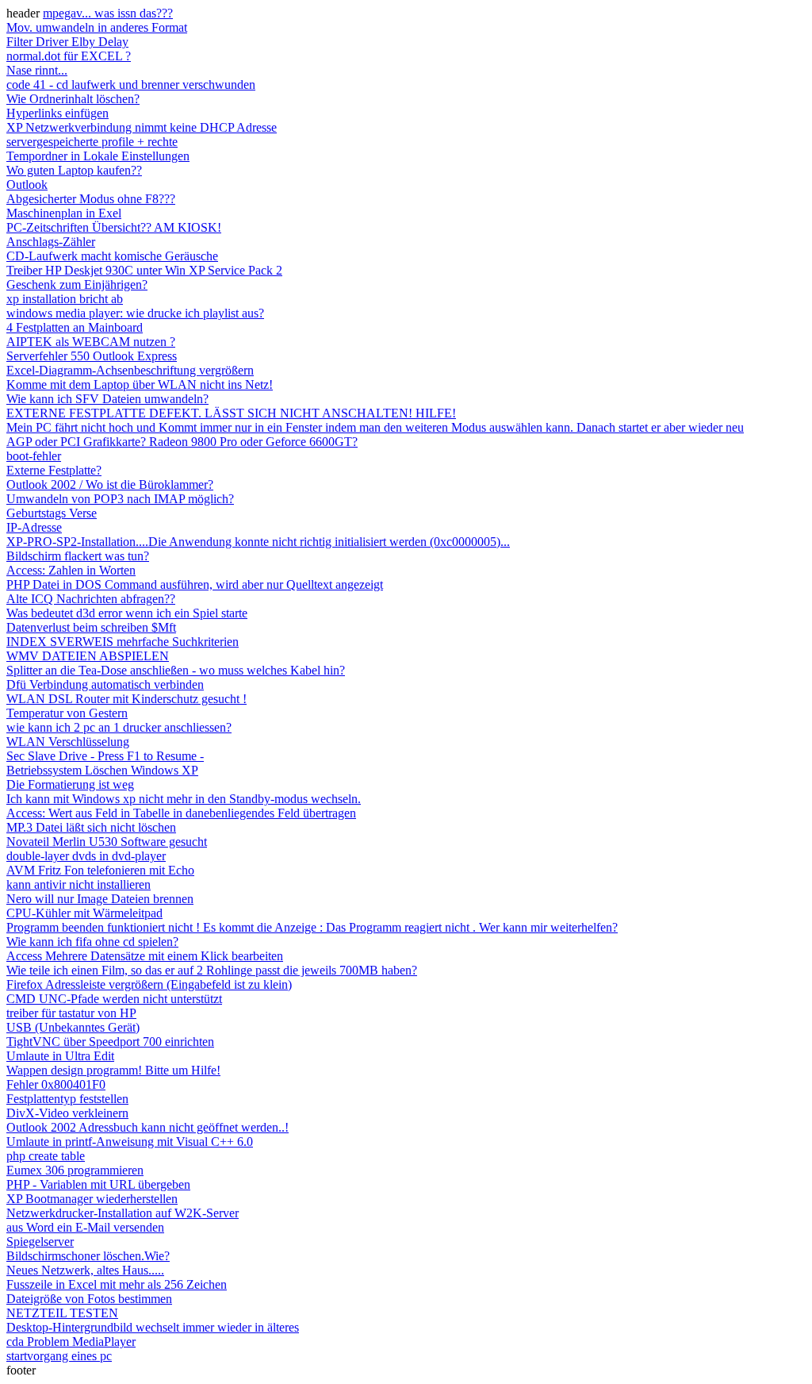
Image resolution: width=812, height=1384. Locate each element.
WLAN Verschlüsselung (67, 741)
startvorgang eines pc (59, 1356)
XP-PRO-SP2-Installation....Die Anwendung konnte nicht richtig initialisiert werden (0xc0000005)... (258, 541)
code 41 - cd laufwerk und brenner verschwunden (130, 84)
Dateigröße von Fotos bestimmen (89, 1298)
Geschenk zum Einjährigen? (76, 284)
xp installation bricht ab (64, 299)
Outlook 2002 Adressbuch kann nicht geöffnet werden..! (147, 1127)
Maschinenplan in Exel (63, 213)
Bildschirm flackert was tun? (77, 556)
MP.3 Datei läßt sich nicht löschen (91, 827)
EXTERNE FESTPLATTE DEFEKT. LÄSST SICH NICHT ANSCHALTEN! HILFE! (231, 413)
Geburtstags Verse (51, 513)
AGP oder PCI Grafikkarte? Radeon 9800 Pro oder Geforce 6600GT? (182, 441)
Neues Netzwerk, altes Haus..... (85, 1270)
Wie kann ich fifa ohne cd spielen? (92, 941)
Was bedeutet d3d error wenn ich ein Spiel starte (126, 613)
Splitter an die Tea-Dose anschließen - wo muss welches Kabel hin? (175, 670)
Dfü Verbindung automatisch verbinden (105, 684)
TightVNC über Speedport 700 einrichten (110, 1041)
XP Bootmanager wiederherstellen (92, 1198)
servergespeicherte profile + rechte (92, 141)
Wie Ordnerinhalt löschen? (73, 99)
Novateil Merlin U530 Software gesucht (106, 841)
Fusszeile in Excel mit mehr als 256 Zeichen (116, 1284)
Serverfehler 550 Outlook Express (91, 356)
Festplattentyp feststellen (67, 1098)
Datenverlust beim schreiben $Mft (91, 627)
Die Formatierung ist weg (70, 784)
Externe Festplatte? (54, 470)
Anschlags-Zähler (50, 241)
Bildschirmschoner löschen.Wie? (88, 1256)
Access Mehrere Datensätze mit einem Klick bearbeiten (144, 956)
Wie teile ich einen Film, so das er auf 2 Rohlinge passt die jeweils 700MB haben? (211, 970)
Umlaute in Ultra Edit (60, 1056)
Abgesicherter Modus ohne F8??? (90, 199)
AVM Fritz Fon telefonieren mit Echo (100, 870)
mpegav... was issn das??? (108, 13)
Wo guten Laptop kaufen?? (74, 170)
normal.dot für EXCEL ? (68, 56)
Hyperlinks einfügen (57, 113)
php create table (45, 1156)
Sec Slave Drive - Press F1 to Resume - (105, 756)
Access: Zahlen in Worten (71, 570)
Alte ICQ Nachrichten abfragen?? (90, 599)
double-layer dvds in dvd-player (86, 856)
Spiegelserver (40, 1241)
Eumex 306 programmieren (75, 1170)
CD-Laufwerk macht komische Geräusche (112, 256)
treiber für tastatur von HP (71, 1013)
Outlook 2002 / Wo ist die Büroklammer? (109, 484)
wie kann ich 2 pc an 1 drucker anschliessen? (119, 727)
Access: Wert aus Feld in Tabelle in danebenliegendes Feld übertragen (181, 813)
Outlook (27, 184)
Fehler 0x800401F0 (55, 1084)
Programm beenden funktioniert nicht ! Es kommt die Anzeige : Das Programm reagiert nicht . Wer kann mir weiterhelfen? (312, 927)
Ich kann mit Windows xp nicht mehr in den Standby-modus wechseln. (183, 798)
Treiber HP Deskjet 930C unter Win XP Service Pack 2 (144, 270)
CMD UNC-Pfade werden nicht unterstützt (114, 998)
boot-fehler (33, 456)
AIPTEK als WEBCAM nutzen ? (90, 341)
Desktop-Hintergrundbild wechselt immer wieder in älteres (152, 1327)
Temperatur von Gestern (67, 713)
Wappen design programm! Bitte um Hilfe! (113, 1070)
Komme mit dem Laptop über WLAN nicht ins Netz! (139, 384)
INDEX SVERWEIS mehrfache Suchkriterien (122, 641)
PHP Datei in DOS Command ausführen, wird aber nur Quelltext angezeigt (194, 584)
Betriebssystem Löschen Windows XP (102, 770)
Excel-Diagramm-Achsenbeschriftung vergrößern (130, 370)
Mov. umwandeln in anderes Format (96, 27)
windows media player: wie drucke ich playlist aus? (135, 313)
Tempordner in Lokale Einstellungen (98, 156)
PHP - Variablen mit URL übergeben (98, 1184)
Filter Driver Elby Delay (67, 41)
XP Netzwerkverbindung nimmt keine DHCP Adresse (141, 127)
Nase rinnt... (36, 70)
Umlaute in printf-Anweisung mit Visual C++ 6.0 (129, 1141)
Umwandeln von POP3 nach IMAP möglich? (120, 499)
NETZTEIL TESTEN (62, 1313)
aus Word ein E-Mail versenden (85, 1227)
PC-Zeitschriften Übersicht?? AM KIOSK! (113, 227)
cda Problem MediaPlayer (71, 1341)
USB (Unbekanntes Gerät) (73, 1027)
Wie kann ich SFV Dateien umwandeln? (107, 399)
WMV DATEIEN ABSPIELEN (87, 656)
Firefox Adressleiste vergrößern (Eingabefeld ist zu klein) (149, 984)
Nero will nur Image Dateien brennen (99, 898)
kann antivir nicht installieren (78, 884)
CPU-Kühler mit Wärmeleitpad (84, 913)
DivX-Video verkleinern (67, 1113)
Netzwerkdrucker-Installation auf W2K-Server (122, 1213)
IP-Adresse (34, 527)
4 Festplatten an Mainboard (74, 327)
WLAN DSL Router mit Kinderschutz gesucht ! (126, 698)
